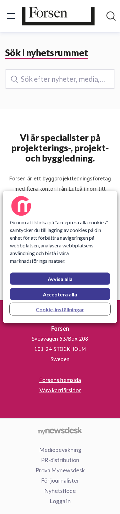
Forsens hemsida (60, 379)
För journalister (60, 480)
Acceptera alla (60, 294)
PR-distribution (60, 459)
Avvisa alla (60, 279)
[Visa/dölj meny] (11, 16)
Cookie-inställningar (60, 309)
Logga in (60, 500)
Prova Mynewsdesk (60, 470)
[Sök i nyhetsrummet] (111, 16)
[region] (60, 257)
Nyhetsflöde (60, 490)
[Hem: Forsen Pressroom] (58, 16)
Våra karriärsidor (60, 390)
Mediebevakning (60, 449)
